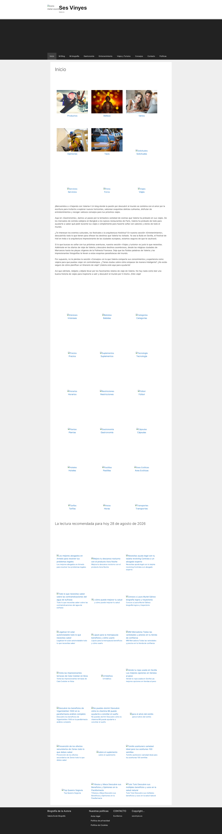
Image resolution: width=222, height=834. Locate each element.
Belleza (106, 116)
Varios (142, 116)
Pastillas (107, 470)
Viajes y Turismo (124, 56)
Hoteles (72, 470)
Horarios (72, 394)
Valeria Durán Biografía (56, 816)
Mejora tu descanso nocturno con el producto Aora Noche (106, 565)
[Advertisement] (111, 35)
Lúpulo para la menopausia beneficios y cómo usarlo (106, 641)
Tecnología (141, 356)
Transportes (142, 508)
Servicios (72, 192)
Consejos (139, 56)
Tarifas (72, 508)
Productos (72, 116)
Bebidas (107, 318)
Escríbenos (117, 816)
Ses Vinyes (73, 8)
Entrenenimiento (105, 56)
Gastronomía (89, 56)
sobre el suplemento (107, 755)
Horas (107, 508)
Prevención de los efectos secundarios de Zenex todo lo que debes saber (71, 757)
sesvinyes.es (137, 816)
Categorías (141, 318)
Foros (107, 192)
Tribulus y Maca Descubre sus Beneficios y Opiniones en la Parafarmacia (103, 795)
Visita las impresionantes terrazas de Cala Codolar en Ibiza (72, 680)
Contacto (151, 56)
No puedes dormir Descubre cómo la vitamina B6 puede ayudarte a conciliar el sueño (106, 719)
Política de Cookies (99, 825)
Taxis (106, 154)
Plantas (72, 432)
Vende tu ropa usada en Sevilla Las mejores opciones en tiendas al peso (141, 680)
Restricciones (107, 394)
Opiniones (72, 154)
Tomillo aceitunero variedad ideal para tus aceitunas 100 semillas (141, 756)
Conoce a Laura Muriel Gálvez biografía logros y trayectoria (138, 603)
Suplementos (107, 356)
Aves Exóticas (141, 470)
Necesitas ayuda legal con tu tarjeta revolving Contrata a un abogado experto (140, 567)
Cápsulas (141, 432)
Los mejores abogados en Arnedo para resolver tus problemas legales (71, 565)
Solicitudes (141, 154)
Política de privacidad (100, 820)
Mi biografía (74, 56)
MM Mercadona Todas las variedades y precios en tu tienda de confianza (141, 641)
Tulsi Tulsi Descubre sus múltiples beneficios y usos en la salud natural (141, 794)
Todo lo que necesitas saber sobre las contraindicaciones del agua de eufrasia (72, 605)
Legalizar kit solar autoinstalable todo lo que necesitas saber (72, 641)
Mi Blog (62, 56)
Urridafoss (107, 679)
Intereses (72, 318)
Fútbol (142, 394)
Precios (72, 356)
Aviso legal (95, 816)
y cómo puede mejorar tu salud (107, 602)
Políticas (163, 56)
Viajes (142, 192)
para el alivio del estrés (141, 717)
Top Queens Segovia (72, 793)
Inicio (52, 56)
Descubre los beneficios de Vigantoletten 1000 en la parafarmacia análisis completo (72, 719)
